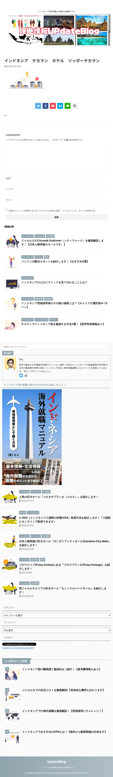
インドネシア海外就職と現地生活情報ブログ (56, 767)
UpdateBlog (56, 762)
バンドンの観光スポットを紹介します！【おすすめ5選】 (55, 261)
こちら (48, 371)
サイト (9, 200)
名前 (9, 178)
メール (10, 189)
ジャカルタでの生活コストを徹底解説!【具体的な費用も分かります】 (63, 690)
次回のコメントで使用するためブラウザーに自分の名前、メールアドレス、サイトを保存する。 (53, 210)
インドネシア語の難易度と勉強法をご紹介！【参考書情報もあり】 (62, 669)
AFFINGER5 (83, 773)
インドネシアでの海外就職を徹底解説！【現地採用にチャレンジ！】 (63, 710)
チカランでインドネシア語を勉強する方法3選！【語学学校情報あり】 (63, 324)
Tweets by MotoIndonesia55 (18, 647)
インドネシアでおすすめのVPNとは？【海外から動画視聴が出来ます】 (64, 731)
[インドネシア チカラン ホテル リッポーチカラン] (60, 106)
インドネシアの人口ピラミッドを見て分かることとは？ (54, 282)
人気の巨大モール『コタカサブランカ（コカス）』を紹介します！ (59, 496)
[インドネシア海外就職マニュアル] (32, 483)
